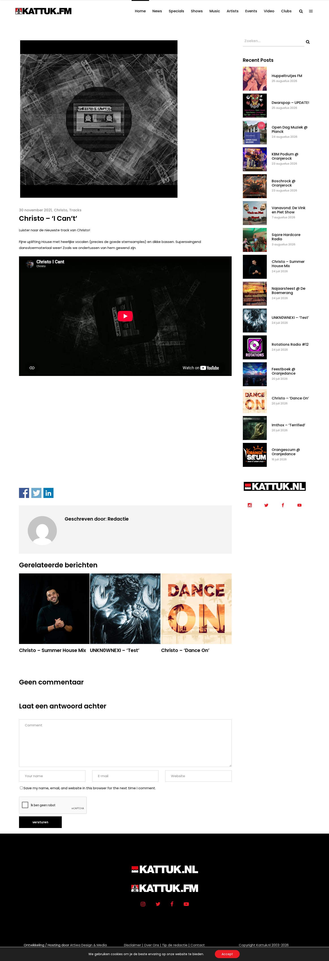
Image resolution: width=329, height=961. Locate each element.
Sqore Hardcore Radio (286, 237)
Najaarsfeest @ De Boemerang (288, 290)
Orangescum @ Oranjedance (286, 452)
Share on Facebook (24, 493)
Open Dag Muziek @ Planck (290, 129)
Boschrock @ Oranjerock (283, 183)
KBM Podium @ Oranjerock (285, 156)
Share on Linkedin (48, 493)
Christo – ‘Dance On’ (290, 398)
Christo (60, 210)
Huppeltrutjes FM (287, 75)
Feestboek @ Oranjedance (283, 371)
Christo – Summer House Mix (288, 263)
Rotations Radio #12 (290, 344)
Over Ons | (152, 945)
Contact (197, 945)
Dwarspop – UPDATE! (290, 102)
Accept (227, 954)
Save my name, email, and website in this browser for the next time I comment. (90, 788)
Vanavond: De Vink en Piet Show (289, 210)
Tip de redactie (175, 945)
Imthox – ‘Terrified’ (288, 425)
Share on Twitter (36, 493)
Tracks (75, 210)
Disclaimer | (133, 945)
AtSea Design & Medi (87, 945)
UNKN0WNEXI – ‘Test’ (290, 317)
